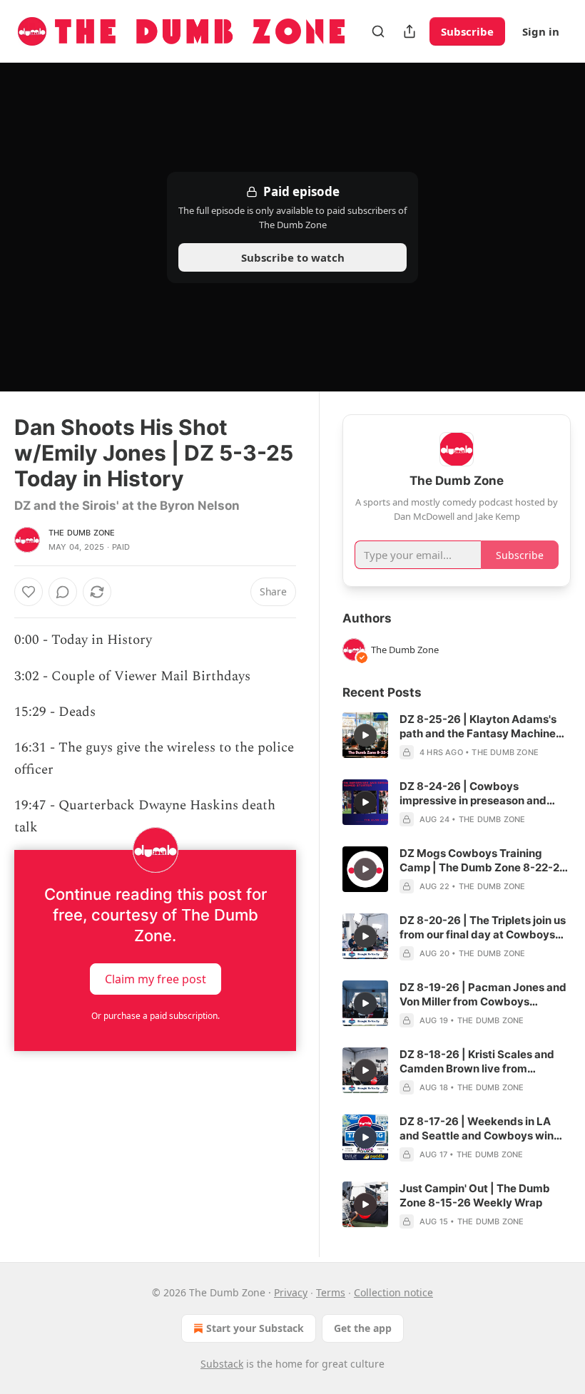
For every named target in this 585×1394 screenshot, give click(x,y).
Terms (330, 1292)
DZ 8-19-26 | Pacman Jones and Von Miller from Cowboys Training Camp (483, 994)
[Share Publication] (409, 31)
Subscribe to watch (293, 257)
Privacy (290, 1292)
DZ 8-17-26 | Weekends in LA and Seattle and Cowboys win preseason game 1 (477, 1128)
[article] (456, 736)
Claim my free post (155, 979)
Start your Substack (255, 1328)
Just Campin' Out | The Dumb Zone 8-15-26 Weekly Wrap (475, 1195)
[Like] (28, 592)
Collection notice (393, 1292)
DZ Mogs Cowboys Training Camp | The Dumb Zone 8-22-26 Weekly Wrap (483, 860)
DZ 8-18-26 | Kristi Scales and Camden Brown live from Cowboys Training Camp (477, 1061)
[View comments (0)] (63, 592)
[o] (365, 735)
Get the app (363, 1328)
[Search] (378, 31)
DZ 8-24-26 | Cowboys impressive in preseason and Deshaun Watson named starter (482, 793)
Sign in (540, 31)
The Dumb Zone (82, 533)
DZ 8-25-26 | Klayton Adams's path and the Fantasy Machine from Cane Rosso (478, 726)
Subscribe (467, 31)
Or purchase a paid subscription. (155, 1016)
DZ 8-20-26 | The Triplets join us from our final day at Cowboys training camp (483, 927)
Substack (221, 1363)
